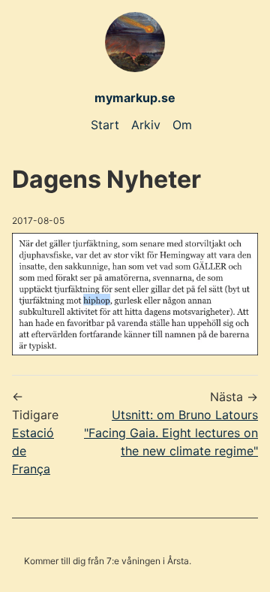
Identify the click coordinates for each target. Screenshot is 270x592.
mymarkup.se (135, 97)
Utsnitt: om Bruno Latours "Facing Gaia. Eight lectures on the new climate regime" (171, 432)
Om (182, 124)
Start (105, 124)
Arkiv (145, 124)
